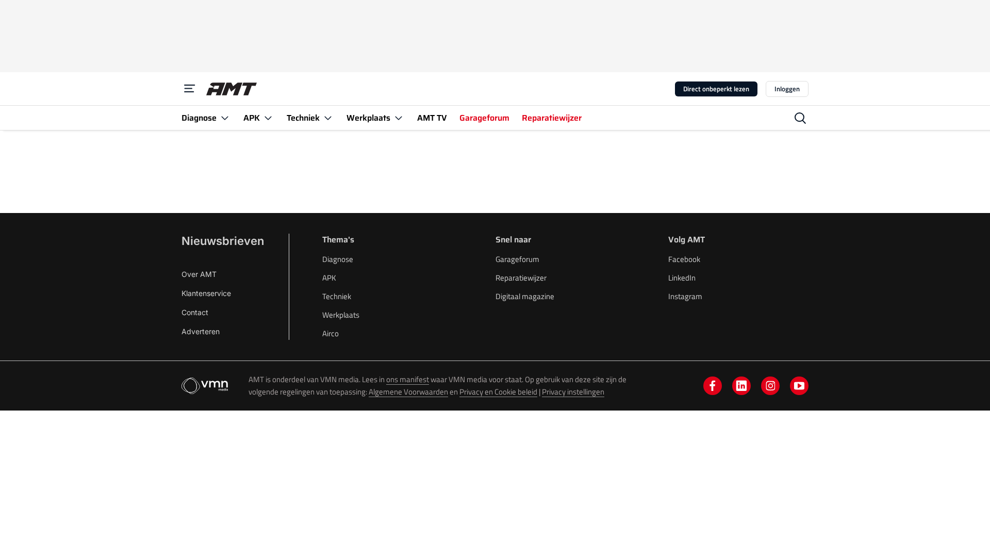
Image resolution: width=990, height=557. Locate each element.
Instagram (685, 296)
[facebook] (712, 385)
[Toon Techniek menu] (328, 118)
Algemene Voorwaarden (408, 392)
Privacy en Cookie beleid (498, 392)
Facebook (684, 259)
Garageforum (517, 259)
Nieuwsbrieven (223, 241)
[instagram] (770, 385)
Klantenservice (206, 293)
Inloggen (787, 89)
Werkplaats (340, 315)
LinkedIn (682, 278)
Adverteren (201, 331)
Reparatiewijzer (521, 278)
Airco (330, 333)
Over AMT (199, 274)
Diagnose (337, 259)
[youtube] (799, 385)
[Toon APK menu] (268, 118)
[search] (800, 118)
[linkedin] (741, 385)
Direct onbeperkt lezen (716, 89)
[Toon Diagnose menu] (225, 118)
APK (329, 278)
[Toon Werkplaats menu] (398, 118)
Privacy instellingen (573, 392)
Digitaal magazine (525, 296)
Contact (195, 312)
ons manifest (407, 379)
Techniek (336, 296)
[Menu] (190, 88)
